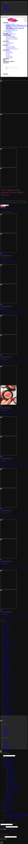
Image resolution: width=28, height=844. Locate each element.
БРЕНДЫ (5, 22)
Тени (7, 40)
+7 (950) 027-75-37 (15, 27)
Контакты (6, 62)
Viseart (5, 654)
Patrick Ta (8, 26)
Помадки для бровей (12, 38)
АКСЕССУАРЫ (7, 658)
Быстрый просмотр (6, 255)
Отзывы (5, 7)
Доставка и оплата (8, 61)
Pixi (4, 647)
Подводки (8, 43)
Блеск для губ (7, 660)
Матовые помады (10, 47)
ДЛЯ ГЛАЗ (6, 41)
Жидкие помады (10, 46)
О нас (4, 5)
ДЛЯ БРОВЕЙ (7, 35)
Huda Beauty (6, 637)
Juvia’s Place (9, 32)
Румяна (8, 55)
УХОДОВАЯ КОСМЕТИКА (10, 712)
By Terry (5, 627)
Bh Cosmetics (7, 626)
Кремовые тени (7, 684)
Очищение (6, 692)
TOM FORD (6, 653)
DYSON (5, 632)
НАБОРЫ (5, 690)
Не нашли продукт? (8, 10)
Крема (5, 683)
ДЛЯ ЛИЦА (6, 50)
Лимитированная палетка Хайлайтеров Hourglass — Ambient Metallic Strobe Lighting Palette (13, 464)
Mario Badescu (7, 642)
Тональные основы (8, 710)
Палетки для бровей (11, 37)
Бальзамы (6, 659)
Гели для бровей (10, 36)
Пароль (3, 826)
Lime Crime (6, 641)
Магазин (5, 8)
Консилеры (6, 680)
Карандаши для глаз (8, 678)
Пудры (8, 53)
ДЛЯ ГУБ (5, 45)
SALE (4, 60)
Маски (5, 686)
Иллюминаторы (7, 675)
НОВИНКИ (10, 208)
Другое (5, 673)
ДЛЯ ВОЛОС (6, 667)
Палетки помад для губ (12, 48)
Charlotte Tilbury (10, 24)
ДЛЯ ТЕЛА (6, 58)
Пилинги (5, 699)
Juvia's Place (6, 639)
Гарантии (6, 6)
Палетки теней (10, 42)
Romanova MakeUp (8, 648)
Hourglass (8, 31)
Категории (6, 767)
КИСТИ (5, 679)
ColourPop (9, 27)
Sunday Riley (6, 650)
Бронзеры (9, 51)
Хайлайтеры (9, 57)
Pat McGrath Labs (10, 33)
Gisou (4, 634)
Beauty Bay (6, 625)
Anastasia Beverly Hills (12, 30)
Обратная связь (7, 746)
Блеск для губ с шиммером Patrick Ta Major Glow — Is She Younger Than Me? (13, 311)
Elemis (7, 25)
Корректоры (9, 52)
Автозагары (6, 657)
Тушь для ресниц (8, 711)
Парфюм (5, 697)
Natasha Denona (10, 29)
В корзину (3, 206)
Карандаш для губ (8, 676)
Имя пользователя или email (9, 823)
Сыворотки (16, 208)
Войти (2, 829)
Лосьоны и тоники (8, 685)
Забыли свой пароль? (7, 831)
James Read (6, 638)
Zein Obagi (6, 655)
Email (2, 836)
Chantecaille (6, 628)
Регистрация (3, 839)
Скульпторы (9, 56)
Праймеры (6, 702)
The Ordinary (6, 652)
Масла (5, 687)
